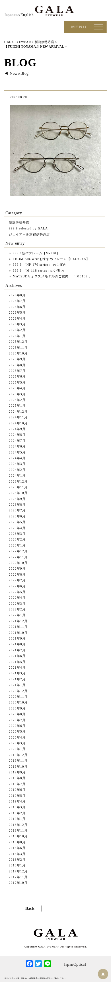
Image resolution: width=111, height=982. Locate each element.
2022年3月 (17, 603)
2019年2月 (17, 813)
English (27, 15)
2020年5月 (17, 731)
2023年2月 (17, 539)
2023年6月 (17, 516)
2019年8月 (17, 778)
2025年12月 (18, 341)
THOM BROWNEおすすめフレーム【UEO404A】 (51, 259)
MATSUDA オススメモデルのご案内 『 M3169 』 (52, 276)
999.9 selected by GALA (28, 228)
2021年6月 (17, 656)
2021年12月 (18, 621)
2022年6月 (17, 586)
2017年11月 (18, 877)
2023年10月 (18, 493)
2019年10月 (18, 766)
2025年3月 (17, 394)
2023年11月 (18, 487)
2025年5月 (17, 382)
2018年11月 (18, 830)
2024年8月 (17, 434)
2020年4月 (17, 737)
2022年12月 (18, 551)
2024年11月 (18, 417)
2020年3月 (17, 743)
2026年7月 (17, 301)
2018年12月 (18, 824)
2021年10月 (18, 632)
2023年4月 (17, 528)
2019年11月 (18, 760)
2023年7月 (17, 510)
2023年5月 (17, 522)
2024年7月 (17, 440)
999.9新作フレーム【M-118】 (36, 253)
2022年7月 (17, 580)
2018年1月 (17, 865)
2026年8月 (17, 295)
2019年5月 (17, 795)
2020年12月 (18, 691)
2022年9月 (17, 568)
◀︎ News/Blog (16, 73)
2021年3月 (17, 673)
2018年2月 (17, 859)
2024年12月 (18, 411)
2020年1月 (17, 749)
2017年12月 (18, 871)
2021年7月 (17, 650)
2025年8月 (17, 365)
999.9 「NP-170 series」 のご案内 (39, 264)
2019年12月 (18, 755)
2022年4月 (17, 597)
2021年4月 (17, 667)
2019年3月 (17, 807)
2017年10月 (18, 882)
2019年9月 (17, 772)
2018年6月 (17, 848)
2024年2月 (17, 469)
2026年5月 (17, 312)
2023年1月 (17, 545)
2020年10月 (18, 702)
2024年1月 (17, 475)
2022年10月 (18, 562)
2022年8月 (17, 574)
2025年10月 (18, 353)
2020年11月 (18, 696)
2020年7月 (17, 720)
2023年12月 (18, 481)
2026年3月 (17, 324)
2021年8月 (17, 644)
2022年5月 (17, 592)
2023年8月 (17, 504)
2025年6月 (17, 376)
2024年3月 (17, 463)
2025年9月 (17, 359)
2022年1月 (17, 615)
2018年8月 (17, 842)
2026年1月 (17, 336)
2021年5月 (17, 662)
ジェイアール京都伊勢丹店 (29, 234)
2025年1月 (17, 405)
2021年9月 (17, 638)
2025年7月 (17, 370)
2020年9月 (17, 708)
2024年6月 (17, 446)
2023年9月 (17, 499)
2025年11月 (18, 347)
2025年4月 (17, 388)
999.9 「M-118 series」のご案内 (38, 270)
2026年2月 (17, 330)
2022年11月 (18, 557)
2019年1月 (17, 818)
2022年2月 (17, 609)
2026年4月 (17, 318)
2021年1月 (17, 685)
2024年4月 (17, 458)
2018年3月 (17, 854)
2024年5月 (17, 452)
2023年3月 (17, 533)
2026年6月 (17, 306)
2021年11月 (18, 626)
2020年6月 (17, 725)
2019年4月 (17, 801)
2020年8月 (17, 714)
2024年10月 (18, 423)
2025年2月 (17, 400)
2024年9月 (17, 429)
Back (29, 908)
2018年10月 (18, 836)
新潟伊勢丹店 (19, 222)
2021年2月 (17, 679)
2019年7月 (17, 784)
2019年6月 (17, 789)
